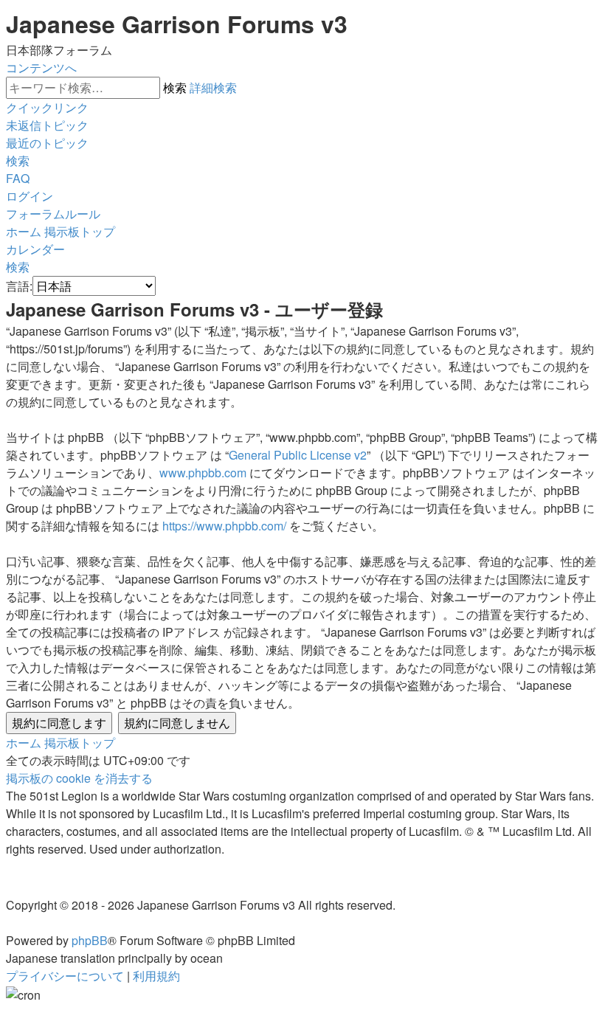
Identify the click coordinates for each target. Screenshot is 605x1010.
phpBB (90, 940)
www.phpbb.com (202, 472)
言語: (19, 285)
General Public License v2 (298, 454)
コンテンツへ (41, 67)
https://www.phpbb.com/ (224, 525)
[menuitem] (47, 125)
